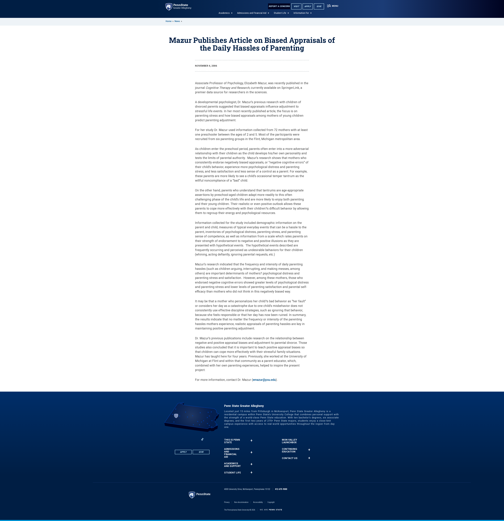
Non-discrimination (241, 502)
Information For (301, 13)
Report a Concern (279, 6)
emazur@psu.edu (264, 380)
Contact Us (289, 458)
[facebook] (182, 439)
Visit (296, 6)
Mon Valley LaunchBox (289, 441)
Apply (307, 6)
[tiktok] (202, 439)
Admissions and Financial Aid (251, 13)
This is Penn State (232, 441)
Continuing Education (289, 450)
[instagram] (175, 439)
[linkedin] (189, 439)
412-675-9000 (281, 489)
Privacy (227, 502)
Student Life (280, 13)
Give (319, 6)
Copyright (271, 502)
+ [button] (251, 440)
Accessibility (258, 502)
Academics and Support (232, 464)
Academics (224, 13)
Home (168, 21)
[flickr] (209, 439)
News (177, 21)
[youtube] (195, 439)
